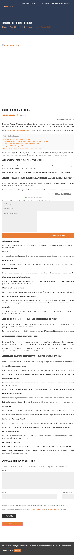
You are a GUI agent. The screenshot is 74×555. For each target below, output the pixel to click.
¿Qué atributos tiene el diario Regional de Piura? (16, 139)
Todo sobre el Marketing (30, 4)
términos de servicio (54, 509)
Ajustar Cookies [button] (7, 551)
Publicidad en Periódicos (61, 4)
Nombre (5, 492)
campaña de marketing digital (20, 131)
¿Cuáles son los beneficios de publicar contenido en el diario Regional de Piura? (25, 141)
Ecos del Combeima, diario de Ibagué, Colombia (14, 524)
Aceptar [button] (17, 550)
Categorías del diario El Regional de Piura (14, 146)
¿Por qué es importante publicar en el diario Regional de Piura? (21, 143)
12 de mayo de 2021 (9, 115)
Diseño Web (46, 4)
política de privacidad (38, 509)
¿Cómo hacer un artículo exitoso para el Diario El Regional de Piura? (22, 148)
